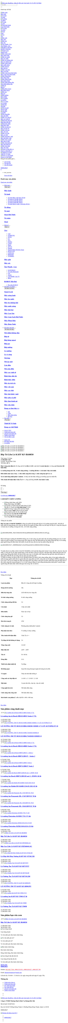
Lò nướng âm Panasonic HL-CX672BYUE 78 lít (18, 796)
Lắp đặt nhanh (8, 165)
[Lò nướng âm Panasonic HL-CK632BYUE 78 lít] (19, 803)
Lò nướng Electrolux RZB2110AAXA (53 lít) (17, 826)
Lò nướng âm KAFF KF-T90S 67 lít (14, 896)
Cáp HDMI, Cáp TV (14, 276)
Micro (9, 278)
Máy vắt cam (9, 387)
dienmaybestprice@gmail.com (13, 972)
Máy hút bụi (8, 310)
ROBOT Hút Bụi (10, 281)
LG (9, 238)
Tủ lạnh (7, 194)
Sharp (9, 245)
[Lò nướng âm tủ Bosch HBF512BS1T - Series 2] (18, 752)
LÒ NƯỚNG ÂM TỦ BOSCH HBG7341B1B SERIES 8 (21, 736)
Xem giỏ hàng (8, 175)
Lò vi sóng (8, 354)
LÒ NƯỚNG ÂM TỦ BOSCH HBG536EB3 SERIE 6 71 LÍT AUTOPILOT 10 (29, 726)
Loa (9, 273)
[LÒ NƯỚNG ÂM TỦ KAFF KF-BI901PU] (17, 883)
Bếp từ (6, 336)
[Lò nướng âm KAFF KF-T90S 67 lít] (15, 893)
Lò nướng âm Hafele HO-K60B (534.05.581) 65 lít (19, 786)
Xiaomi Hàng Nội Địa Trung (16, 250)
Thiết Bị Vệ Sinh (10, 423)
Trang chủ (7, 440)
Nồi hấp (7, 358)
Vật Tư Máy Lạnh (9, 437)
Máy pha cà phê (10, 398)
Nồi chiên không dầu (11, 333)
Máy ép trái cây (10, 383)
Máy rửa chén (9, 405)
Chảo (9, 413)
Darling (10, 242)
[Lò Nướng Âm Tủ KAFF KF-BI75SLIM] (16, 873)
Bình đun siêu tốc (10, 376)
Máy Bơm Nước (10, 324)
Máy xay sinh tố (10, 372)
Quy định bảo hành (9, 985)
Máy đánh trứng (12, 415)
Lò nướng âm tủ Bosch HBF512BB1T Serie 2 (17, 766)
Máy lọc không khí (11, 303)
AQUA (10, 246)
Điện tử (6, 225)
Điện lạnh (7, 185)
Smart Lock (8, 292)
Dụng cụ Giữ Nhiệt (11, 427)
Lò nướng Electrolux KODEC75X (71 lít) (16, 816)
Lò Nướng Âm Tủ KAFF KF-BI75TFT (15, 866)
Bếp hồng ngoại (10, 340)
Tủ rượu (7, 218)
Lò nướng (8, 351)
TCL (9, 240)
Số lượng (3, 485)
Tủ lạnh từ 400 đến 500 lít (15, 202)
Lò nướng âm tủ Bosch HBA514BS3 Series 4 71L (19, 716)
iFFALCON (11, 251)
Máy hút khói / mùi (11, 394)
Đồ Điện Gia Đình (9, 286)
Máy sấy (7, 263)
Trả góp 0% (7, 163)
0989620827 (4, 168)
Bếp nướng (8, 347)
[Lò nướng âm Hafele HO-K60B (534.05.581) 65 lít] (19, 783)
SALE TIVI (7, 430)
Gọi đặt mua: (8, 495)
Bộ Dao (10, 416)
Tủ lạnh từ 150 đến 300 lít (15, 199)
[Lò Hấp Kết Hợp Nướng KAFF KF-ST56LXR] (18, 853)
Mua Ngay (4, 492)
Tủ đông (7, 207)
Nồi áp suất (8, 362)
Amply (10, 275)
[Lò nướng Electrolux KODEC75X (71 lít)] (16, 813)
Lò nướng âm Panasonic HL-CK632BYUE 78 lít (18, 806)
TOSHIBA (11, 256)
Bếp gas (7, 344)
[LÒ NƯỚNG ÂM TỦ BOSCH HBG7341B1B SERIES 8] (21, 732)
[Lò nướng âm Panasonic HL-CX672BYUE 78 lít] (19, 793)
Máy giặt (7, 259)
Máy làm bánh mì (10, 401)
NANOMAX (11, 270)
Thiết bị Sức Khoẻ (9, 435)
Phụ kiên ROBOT (13, 285)
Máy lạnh (7, 191)
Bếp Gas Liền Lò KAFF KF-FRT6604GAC (16, 846)
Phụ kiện (6, 418)
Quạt (6, 222)
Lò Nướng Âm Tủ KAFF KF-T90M (14, 906)
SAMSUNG (11, 235)
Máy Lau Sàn (9, 313)
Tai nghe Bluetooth (13, 272)
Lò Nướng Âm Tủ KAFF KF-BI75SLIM (15, 876)
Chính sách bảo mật (9, 432)
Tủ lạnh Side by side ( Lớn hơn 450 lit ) (19, 204)
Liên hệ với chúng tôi (10, 433)
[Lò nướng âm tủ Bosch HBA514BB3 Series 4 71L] (19, 742)
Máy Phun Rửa (10, 321)
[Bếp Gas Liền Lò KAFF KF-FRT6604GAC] (17, 843)
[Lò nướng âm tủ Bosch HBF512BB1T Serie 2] (18, 762)
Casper (10, 243)
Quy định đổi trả (8, 987)
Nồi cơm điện (9, 369)
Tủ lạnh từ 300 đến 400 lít (15, 201)
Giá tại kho (7, 161)
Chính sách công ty (9, 982)
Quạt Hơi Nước (9, 215)
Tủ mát (7, 211)
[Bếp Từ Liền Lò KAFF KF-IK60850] (15, 833)
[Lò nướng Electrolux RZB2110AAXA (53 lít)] (18, 823)
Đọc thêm (3, 572)
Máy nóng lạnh (9, 295)
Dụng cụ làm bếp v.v (11, 408)
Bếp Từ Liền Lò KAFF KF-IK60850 (14, 836)
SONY (10, 237)
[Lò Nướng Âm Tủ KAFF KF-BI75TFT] (16, 863)
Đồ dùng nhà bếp (9, 327)
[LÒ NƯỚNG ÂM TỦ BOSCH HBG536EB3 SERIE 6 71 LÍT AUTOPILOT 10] (28, 722)
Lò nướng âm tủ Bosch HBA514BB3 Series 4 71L (19, 746)
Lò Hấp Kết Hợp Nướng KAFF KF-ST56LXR (18, 856)
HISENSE (11, 254)
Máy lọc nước (9, 299)
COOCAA (11, 253)
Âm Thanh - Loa (10, 267)
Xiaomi (10, 248)
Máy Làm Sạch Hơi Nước (13, 317)
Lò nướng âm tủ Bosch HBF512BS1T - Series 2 (18, 756)
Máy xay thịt (9, 390)
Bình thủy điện (9, 380)
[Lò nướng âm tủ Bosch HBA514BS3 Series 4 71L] (19, 712)
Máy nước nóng (10, 306)
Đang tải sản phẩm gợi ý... (8, 158)
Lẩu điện (7, 365)
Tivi (5, 230)
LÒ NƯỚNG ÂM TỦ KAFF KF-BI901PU (16, 886)
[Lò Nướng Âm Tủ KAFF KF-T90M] (15, 903)
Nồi (9, 412)
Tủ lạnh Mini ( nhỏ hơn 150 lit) (16, 197)
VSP (9, 234)
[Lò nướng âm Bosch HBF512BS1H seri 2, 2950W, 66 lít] (21, 773)
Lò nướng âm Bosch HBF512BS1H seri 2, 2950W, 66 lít (21, 776)
